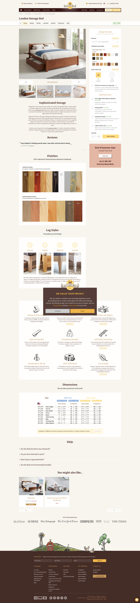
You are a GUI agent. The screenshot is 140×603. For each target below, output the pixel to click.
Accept (82, 311)
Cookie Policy (72, 305)
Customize (58, 311)
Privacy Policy (57, 305)
